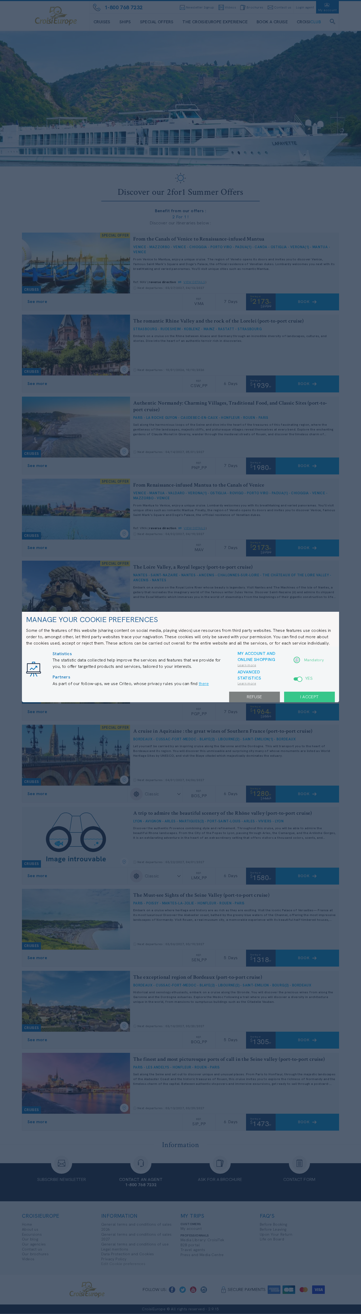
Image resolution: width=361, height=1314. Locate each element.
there (204, 683)
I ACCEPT (309, 697)
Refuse (254, 697)
